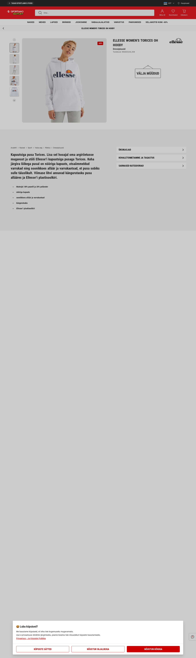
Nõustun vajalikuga (98, 649)
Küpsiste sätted (43, 649)
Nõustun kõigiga (153, 649)
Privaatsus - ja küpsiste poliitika (31, 638)
